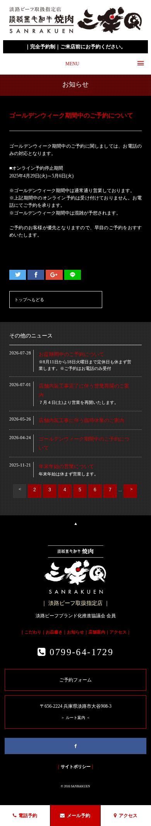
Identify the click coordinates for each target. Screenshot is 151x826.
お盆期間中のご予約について (71, 354)
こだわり (32, 632)
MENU (72, 63)
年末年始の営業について (66, 466)
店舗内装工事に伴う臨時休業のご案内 (81, 420)
